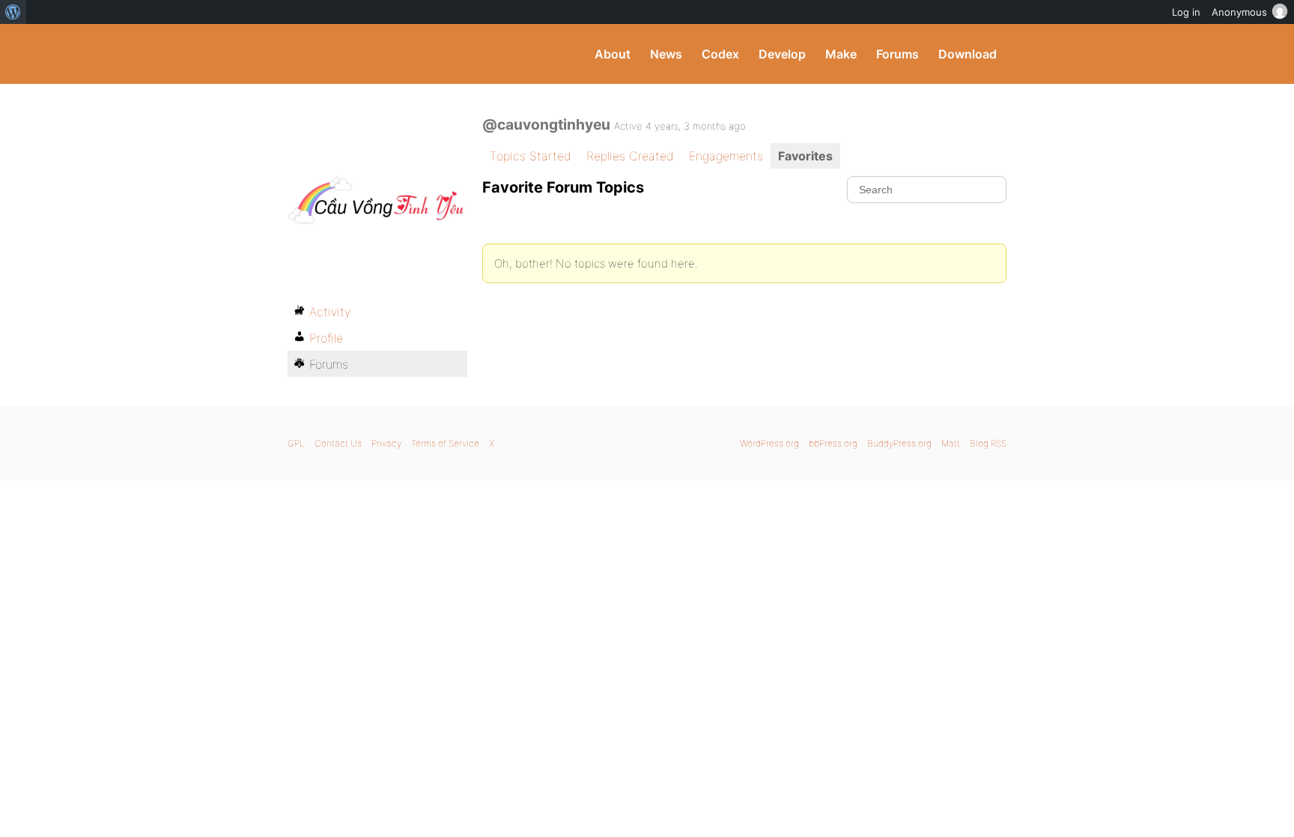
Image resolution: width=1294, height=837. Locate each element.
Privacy (386, 443)
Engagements (726, 155)
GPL (296, 443)
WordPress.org (769, 443)
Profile (326, 337)
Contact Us (338, 443)
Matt (950, 443)
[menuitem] (13, 12)
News (666, 53)
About (613, 53)
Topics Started (530, 155)
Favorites (805, 155)
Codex (720, 53)
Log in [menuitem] (1186, 12)
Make (841, 53)
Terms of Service (445, 443)
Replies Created (630, 155)
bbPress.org (833, 443)
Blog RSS (988, 443)
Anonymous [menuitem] (1239, 12)
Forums (897, 53)
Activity (329, 311)
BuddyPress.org (388, 54)
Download (967, 53)
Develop (782, 53)
